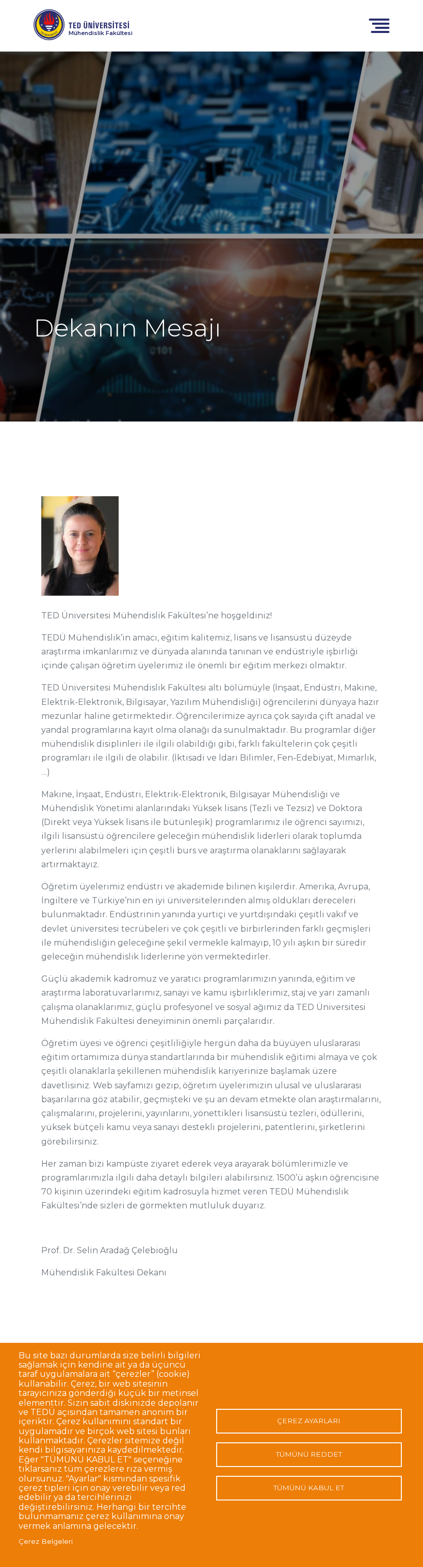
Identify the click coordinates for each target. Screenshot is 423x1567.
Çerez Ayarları (308, 1421)
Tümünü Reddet (309, 1454)
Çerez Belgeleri (46, 1541)
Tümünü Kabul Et (308, 1488)
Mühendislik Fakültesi (101, 33)
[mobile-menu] (379, 25)
